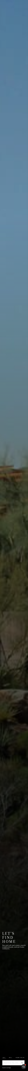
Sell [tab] (10, 1057)
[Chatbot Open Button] (23, 1066)
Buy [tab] (4, 1057)
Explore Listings (6, 1067)
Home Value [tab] (20, 1057)
